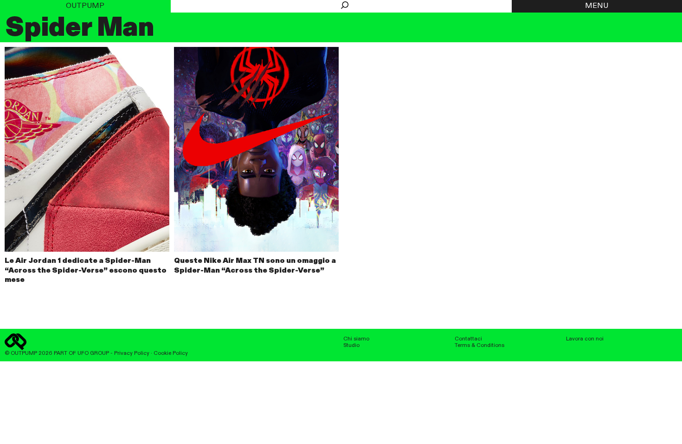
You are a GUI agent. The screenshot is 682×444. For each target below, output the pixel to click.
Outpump (85, 6)
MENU (596, 6)
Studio (351, 345)
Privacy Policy (131, 353)
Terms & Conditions (479, 345)
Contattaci (468, 339)
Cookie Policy (171, 353)
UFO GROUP (93, 353)
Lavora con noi (585, 339)
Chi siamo (356, 339)
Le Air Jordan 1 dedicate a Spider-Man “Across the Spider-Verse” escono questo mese (86, 270)
